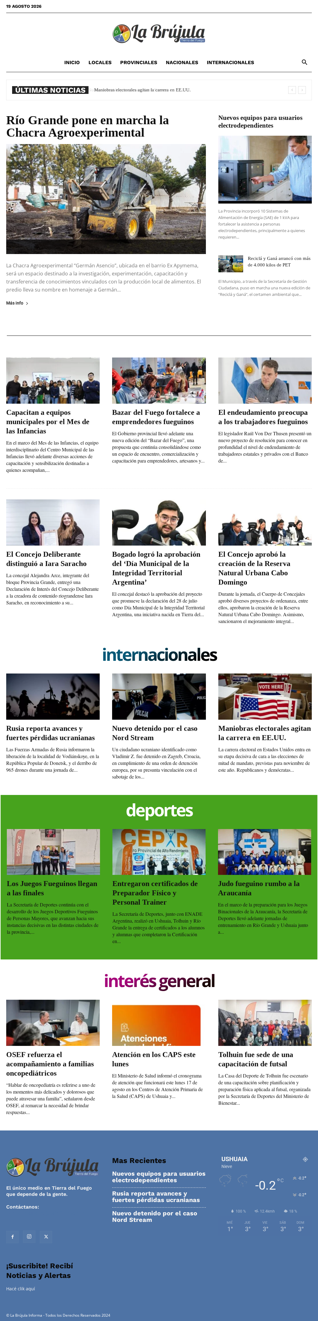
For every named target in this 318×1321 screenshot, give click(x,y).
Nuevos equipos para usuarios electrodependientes (260, 121)
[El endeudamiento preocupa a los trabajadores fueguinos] (265, 381)
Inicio (72, 62)
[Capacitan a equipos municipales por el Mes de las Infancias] (53, 381)
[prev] (292, 90)
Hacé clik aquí (20, 1289)
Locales (100, 62)
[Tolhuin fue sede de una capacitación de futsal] (265, 1023)
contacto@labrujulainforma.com (46, 1213)
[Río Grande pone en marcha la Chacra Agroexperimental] (106, 199)
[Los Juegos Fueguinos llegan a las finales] (53, 852)
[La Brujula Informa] (159, 33)
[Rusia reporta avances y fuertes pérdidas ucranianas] (53, 697)
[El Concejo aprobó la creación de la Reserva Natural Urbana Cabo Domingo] (265, 522)
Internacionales (230, 62)
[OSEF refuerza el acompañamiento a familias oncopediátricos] (53, 1023)
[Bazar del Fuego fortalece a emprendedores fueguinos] (159, 381)
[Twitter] (46, 1237)
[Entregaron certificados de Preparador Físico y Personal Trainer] (159, 852)
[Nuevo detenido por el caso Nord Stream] (159, 697)
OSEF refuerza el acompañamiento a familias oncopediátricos (50, 1064)
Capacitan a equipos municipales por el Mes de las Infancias (47, 421)
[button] (304, 63)
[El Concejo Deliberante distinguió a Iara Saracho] (53, 522)
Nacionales (182, 62)
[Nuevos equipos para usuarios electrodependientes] (265, 170)
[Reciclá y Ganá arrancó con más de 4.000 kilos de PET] (230, 263)
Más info (14, 303)
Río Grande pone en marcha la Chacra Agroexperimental (87, 126)
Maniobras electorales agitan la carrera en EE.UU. (141, 89)
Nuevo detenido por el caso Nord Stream (154, 1216)
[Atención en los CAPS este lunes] (159, 1023)
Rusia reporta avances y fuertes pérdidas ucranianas (156, 1196)
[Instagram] (29, 1237)
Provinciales (138, 62)
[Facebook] (12, 1237)
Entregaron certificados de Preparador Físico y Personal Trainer (155, 893)
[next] (302, 90)
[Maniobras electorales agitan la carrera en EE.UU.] (265, 697)
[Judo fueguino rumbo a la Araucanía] (264, 852)
